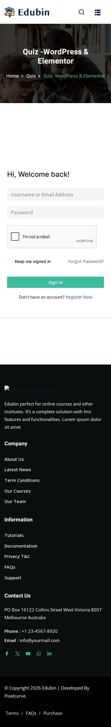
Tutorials (14, 535)
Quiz (31, 76)
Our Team (15, 501)
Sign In (56, 282)
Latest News (17, 469)
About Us (14, 459)
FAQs (9, 567)
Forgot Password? (86, 261)
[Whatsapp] (38, 653)
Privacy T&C (17, 556)
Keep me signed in (33, 261)
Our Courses (17, 491)
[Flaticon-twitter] (17, 653)
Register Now (79, 297)
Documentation (20, 546)
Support (12, 578)
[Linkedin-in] (49, 653)
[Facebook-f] (6, 653)
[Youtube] (28, 653)
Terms (12, 713)
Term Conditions (22, 480)
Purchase (53, 713)
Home (12, 76)
